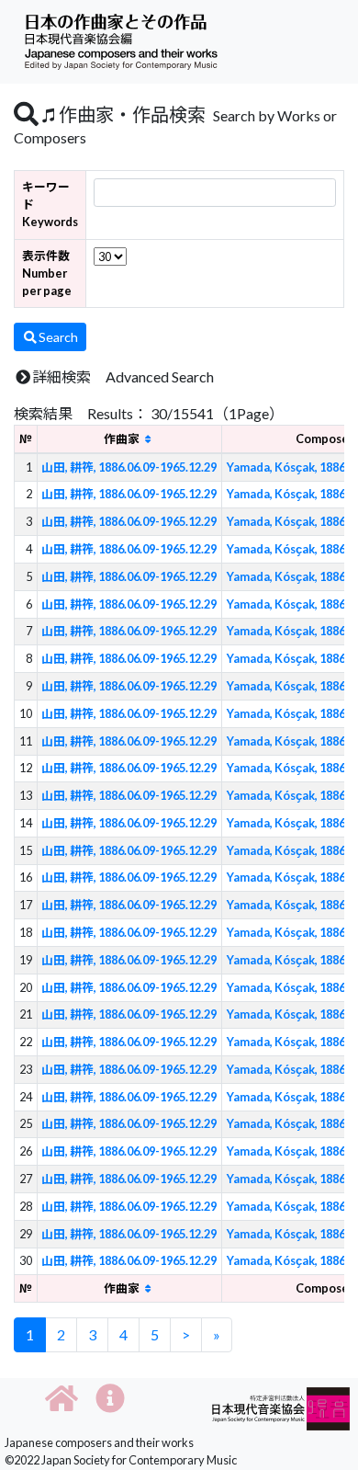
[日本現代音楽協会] (281, 1407)
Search (58, 337)
